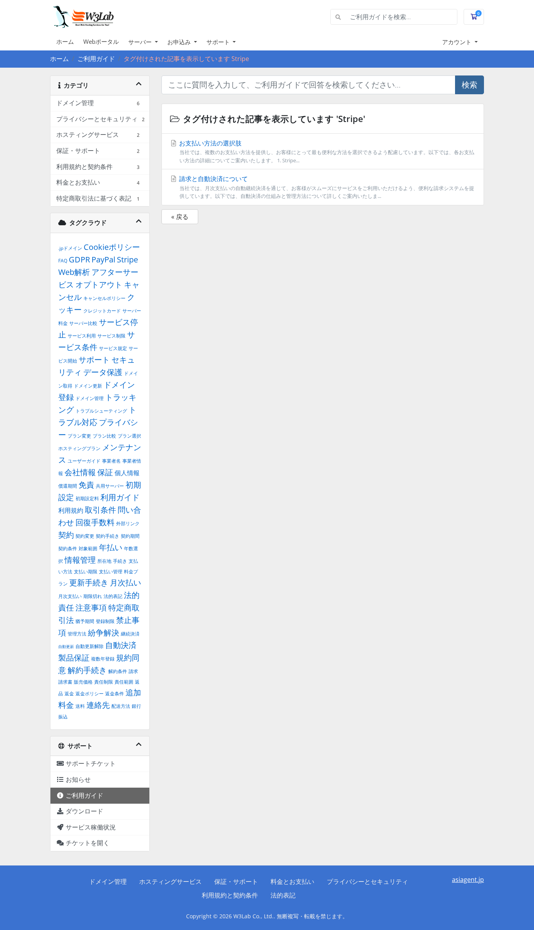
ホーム (65, 41)
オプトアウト (98, 284)
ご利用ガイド (96, 58)
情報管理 (80, 560)
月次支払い (70, 596)
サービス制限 (111, 335)
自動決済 (120, 645)
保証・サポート (236, 881)
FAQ (62, 260)
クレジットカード (102, 310)
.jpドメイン (70, 248)
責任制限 (103, 682)
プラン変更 (79, 436)
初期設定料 (87, 498)
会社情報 (80, 472)
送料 (80, 706)
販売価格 (83, 682)
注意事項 (91, 607)
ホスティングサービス (170, 881)
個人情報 (127, 473)
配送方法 (120, 706)
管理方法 (77, 633)
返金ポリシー (89, 693)
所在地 (104, 561)
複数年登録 (103, 658)
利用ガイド (120, 497)
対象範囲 (88, 548)
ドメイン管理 (89, 398)
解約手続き (87, 670)
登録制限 (105, 621)
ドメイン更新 (88, 385)
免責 (86, 484)
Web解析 (74, 272)
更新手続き (88, 582)
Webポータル (101, 41)
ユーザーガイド (84, 461)
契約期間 (130, 536)
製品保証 (74, 657)
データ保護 (102, 372)
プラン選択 (129, 436)
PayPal (103, 259)
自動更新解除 (89, 646)
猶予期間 (84, 621)
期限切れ (92, 596)
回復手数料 (95, 522)
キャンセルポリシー (104, 298)
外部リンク (128, 523)
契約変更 (84, 536)
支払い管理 (110, 571)
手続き (120, 561)
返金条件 (114, 693)
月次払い (125, 582)
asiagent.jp (468, 879)
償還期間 (67, 486)
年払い (110, 547)
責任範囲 (124, 682)
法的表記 (113, 596)
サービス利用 (82, 335)
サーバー (140, 42)
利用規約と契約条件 (230, 895)
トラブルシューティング (101, 411)
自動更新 (66, 646)
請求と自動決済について (325, 186)
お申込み (179, 42)
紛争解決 (103, 632)
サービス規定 (113, 348)
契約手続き (107, 536)
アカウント (457, 42)
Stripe (127, 259)
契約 (66, 535)
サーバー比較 (83, 323)
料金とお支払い (292, 881)
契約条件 (67, 548)
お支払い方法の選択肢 (325, 151)
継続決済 (130, 633)
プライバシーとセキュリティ (367, 881)
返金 (69, 693)
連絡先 (98, 705)
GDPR (79, 259)
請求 (133, 671)
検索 (469, 84)
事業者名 (111, 461)
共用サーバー (110, 486)
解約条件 (117, 671)
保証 (105, 472)
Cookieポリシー (112, 247)
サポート (218, 42)
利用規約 (70, 510)
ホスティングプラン (79, 448)
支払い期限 (85, 571)
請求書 (65, 682)
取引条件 (100, 509)
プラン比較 (104, 436)
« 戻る (179, 216)
